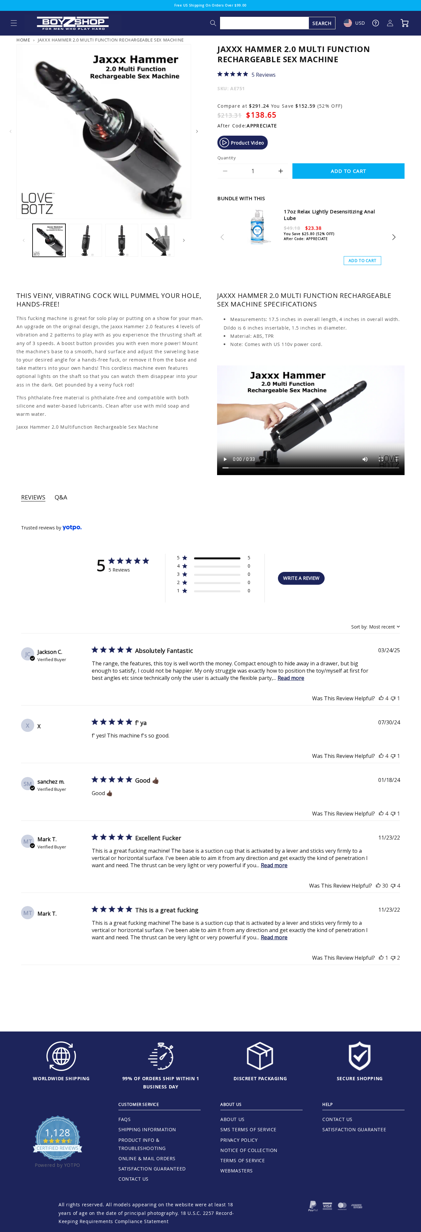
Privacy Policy (239, 1140)
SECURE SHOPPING (360, 1078)
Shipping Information (147, 1129)
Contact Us (133, 1179)
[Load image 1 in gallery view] (49, 240)
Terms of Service (242, 1160)
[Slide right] (197, 131)
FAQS (124, 1119)
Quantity (226, 158)
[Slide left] (10, 131)
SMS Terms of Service (248, 1129)
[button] (14, 23)
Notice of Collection (249, 1150)
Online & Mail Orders (147, 1158)
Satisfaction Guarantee (354, 1129)
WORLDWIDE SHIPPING (61, 1078)
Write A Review (301, 578)
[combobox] (278, 23)
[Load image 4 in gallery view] (157, 240)
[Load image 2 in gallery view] (85, 240)
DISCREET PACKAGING (260, 1078)
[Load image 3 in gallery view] (121, 240)
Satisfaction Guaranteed (152, 1168)
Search (322, 23)
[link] (246, 74)
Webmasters (236, 1170)
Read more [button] (291, 678)
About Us (232, 1119)
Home (23, 40)
